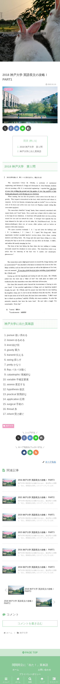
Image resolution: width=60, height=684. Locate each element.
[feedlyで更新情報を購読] (30, 452)
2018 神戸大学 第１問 (31, 147)
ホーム (15, 669)
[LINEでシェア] (22, 128)
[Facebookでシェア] (11, 128)
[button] (28, 128)
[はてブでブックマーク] (16, 128)
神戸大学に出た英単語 (30, 151)
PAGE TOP (31, 652)
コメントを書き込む (30, 623)
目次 (25, 140)
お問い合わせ (44, 669)
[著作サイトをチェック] (24, 452)
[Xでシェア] (5, 128)
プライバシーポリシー (30, 674)
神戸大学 (9, 426)
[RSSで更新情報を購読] (36, 452)
